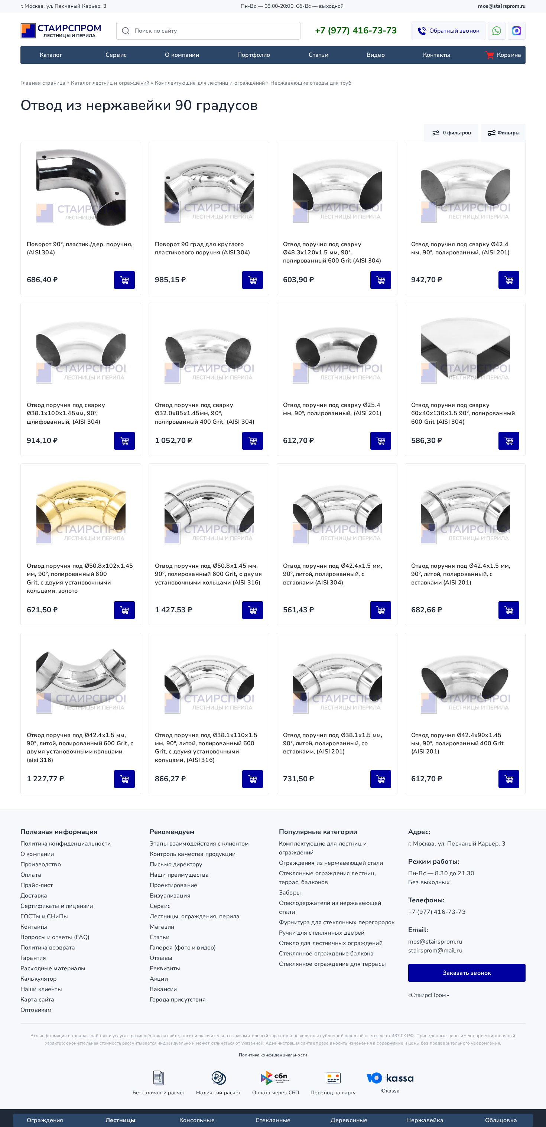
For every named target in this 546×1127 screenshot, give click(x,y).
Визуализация (170, 896)
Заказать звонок (467, 973)
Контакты (436, 55)
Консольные (197, 1120)
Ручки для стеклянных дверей (321, 933)
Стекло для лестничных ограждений (331, 943)
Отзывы (161, 958)
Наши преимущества (179, 875)
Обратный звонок (454, 31)
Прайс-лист (36, 885)
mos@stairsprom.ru (502, 6)
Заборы (290, 893)
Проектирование (173, 885)
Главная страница (42, 83)
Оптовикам (36, 1010)
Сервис (116, 55)
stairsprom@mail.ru (435, 951)
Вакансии (163, 989)
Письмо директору (176, 864)
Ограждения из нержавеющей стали (331, 863)
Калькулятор (38, 979)
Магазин (162, 927)
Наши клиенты (41, 989)
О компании (182, 55)
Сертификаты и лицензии (56, 906)
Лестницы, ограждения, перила (195, 916)
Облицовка (501, 1120)
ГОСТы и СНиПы (44, 916)
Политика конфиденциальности (65, 844)
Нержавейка (424, 1120)
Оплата (30, 875)
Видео (376, 55)
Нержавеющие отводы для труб (310, 83)
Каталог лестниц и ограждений (110, 83)
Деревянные (349, 1120)
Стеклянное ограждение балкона (326, 954)
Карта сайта (37, 1000)
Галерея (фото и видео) (183, 948)
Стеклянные (273, 1120)
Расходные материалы (52, 968)
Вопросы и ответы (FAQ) (55, 937)
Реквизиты (165, 968)
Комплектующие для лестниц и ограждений (210, 83)
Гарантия (33, 958)
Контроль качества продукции (192, 854)
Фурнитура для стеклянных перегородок (336, 922)
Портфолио (253, 55)
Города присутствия (178, 1000)
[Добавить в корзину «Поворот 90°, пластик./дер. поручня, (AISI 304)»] (124, 280)
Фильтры (509, 133)
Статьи (318, 55)
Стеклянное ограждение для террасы (332, 964)
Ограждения (45, 1120)
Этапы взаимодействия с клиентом (199, 844)
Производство (40, 864)
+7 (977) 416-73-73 (356, 30)
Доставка (33, 896)
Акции (159, 979)
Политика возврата (47, 948)
